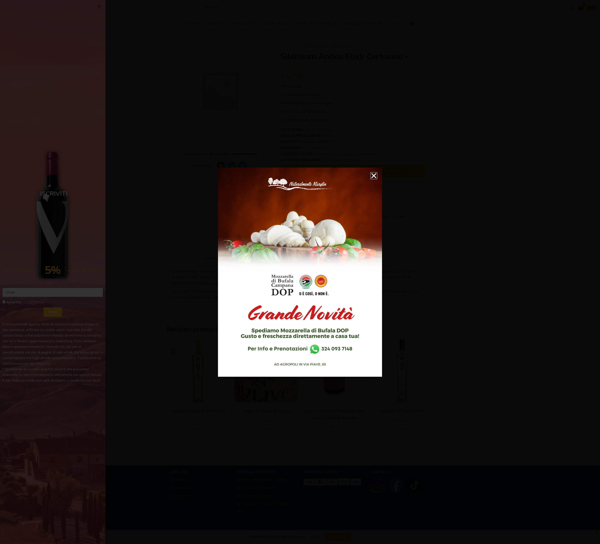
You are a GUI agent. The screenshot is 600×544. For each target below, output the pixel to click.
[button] (373, 175)
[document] (300, 272)
